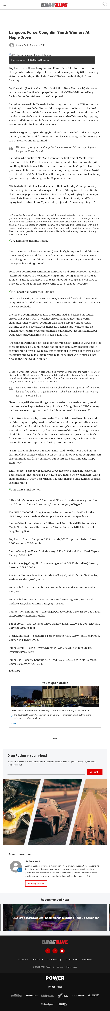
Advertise (87, 959)
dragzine (14, 723)
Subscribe (95, 771)
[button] (52, 54)
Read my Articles (36, 883)
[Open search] (104, 4)
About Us (23, 959)
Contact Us (37, 959)
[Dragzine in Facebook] (47, 950)
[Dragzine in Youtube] (62, 950)
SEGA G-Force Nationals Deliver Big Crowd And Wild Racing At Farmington (50, 710)
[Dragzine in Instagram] (55, 950)
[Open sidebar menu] (4, 4)
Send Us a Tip (54, 959)
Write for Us (71, 959)
